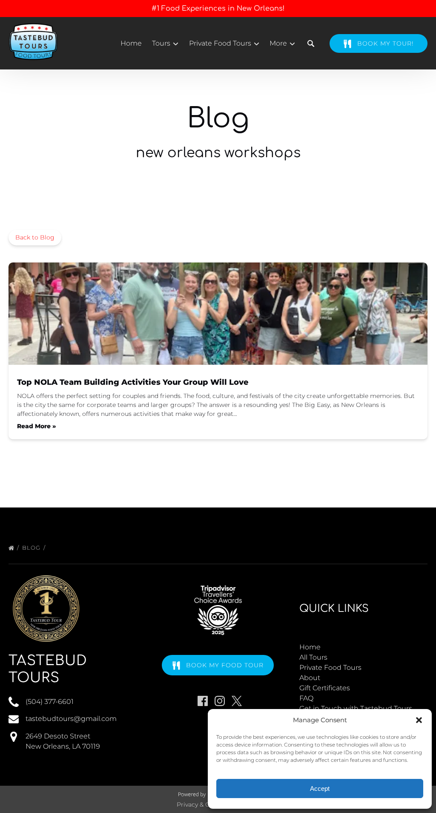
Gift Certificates (324, 688)
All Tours (313, 657)
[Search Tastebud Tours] (311, 43)
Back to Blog (34, 237)
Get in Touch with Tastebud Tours (355, 708)
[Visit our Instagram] (220, 701)
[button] (419, 720)
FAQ (306, 698)
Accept (320, 788)
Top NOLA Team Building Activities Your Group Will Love (133, 382)
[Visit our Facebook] (203, 701)
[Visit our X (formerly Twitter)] (237, 701)
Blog (32, 547)
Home (131, 43)
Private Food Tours (330, 667)
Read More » (36, 426)
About (309, 678)
